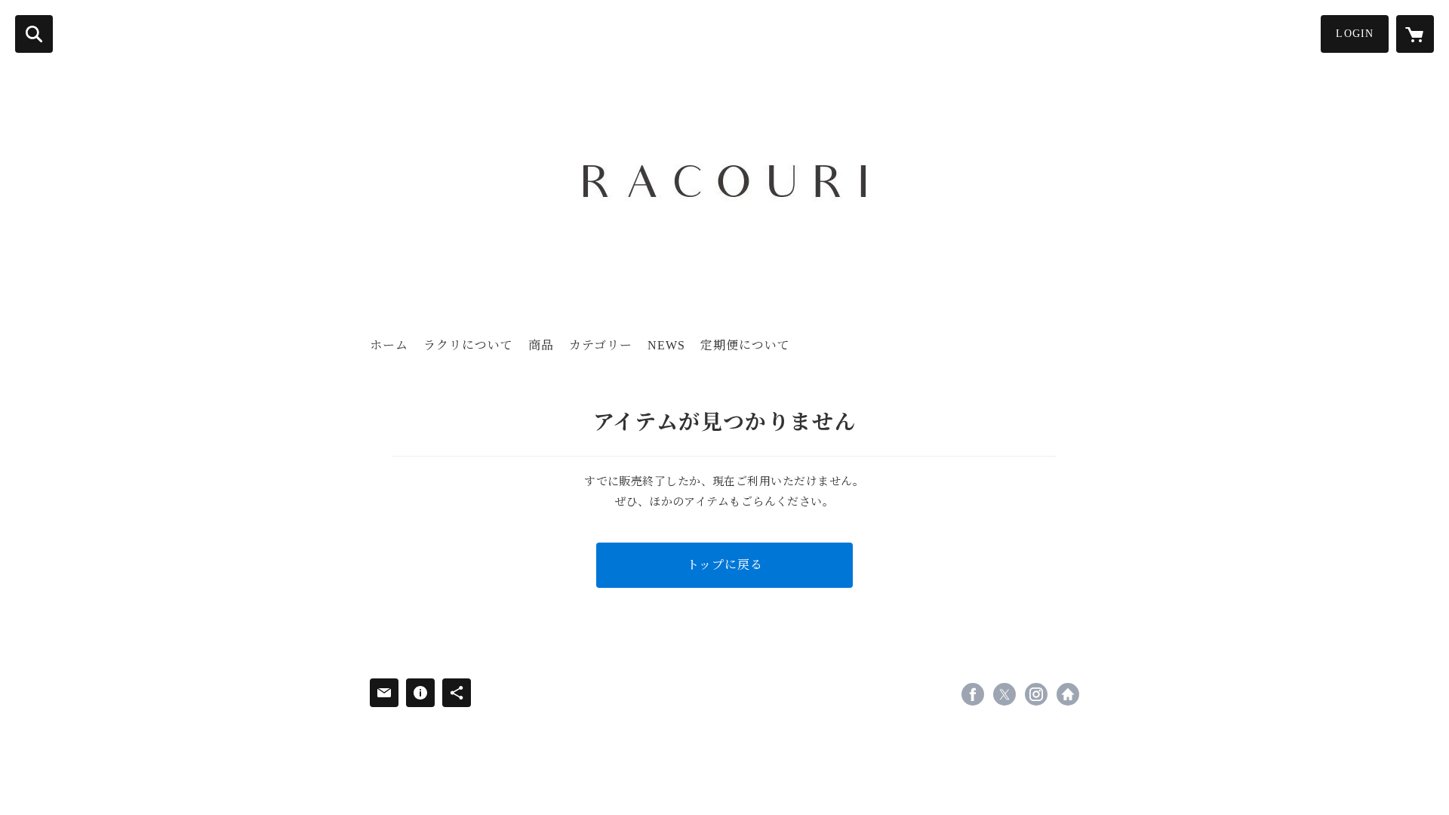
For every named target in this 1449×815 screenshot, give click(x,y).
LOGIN (1355, 33)
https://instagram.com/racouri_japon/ (1036, 694)
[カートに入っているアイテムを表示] (1415, 34)
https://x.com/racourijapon (1004, 694)
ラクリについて (468, 345)
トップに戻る (725, 564)
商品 (541, 345)
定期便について (745, 345)
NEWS (666, 345)
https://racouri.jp (1068, 694)
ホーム (389, 345)
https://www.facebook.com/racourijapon (972, 694)
